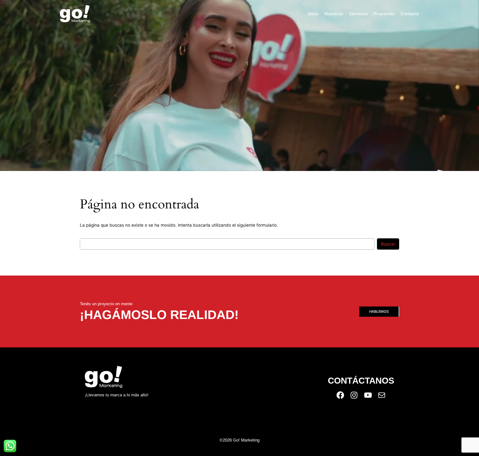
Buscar (388, 244)
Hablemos (379, 311)
